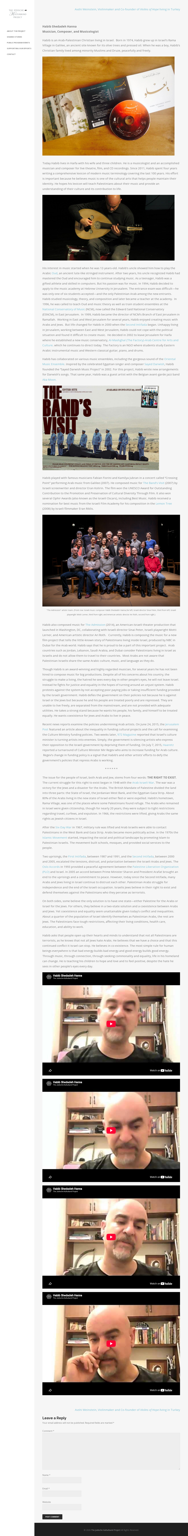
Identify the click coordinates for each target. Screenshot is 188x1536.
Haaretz (168, 745)
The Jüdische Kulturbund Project (105, 1530)
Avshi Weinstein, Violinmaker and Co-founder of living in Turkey (127, 9)
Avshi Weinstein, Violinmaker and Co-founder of (107, 1410)
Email (46, 1488)
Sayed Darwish (154, 364)
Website (46, 1502)
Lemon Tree (164, 503)
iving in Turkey (170, 1410)
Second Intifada (136, 324)
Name (46, 1475)
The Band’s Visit (153, 483)
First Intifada (77, 856)
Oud (55, 273)
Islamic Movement (55, 837)
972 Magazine (126, 734)
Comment (48, 1430)
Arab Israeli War (143, 782)
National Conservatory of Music (63, 309)
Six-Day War (63, 827)
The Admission (95, 625)
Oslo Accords (51, 867)
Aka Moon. (49, 379)
